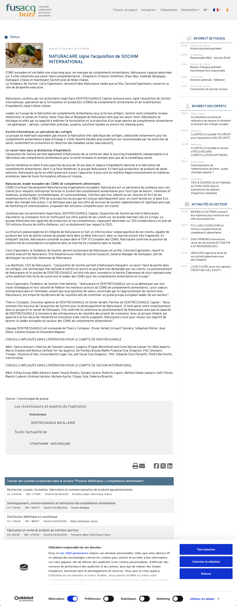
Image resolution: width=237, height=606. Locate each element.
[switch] (108, 599)
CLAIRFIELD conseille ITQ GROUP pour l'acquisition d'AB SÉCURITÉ (211, 136)
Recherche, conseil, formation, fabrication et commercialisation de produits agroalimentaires (70, 490)
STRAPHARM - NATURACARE (50, 444)
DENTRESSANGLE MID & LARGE (53, 423)
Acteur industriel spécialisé (205, 49)
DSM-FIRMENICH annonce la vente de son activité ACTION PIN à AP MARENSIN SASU (210, 243)
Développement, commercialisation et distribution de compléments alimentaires (61, 503)
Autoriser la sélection (206, 561)
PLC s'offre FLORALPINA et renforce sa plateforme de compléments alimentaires (207, 229)
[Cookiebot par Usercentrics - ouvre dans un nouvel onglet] (24, 599)
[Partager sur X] (163, 466)
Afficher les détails (202, 598)
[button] (227, 9)
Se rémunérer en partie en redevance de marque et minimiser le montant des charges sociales (211, 121)
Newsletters (189, 10)
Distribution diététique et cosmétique (32, 517)
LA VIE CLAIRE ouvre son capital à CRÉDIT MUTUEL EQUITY (211, 268)
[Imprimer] (135, 466)
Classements (169, 10)
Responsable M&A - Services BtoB (210, 58)
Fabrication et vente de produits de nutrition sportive (42, 530)
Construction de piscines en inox (209, 89)
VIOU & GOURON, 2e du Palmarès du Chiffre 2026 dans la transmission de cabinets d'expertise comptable (211, 188)
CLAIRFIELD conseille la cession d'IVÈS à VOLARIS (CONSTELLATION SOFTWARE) (209, 152)
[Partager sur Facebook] (156, 466)
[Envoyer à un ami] (142, 466)
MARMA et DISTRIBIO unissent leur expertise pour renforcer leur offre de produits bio (210, 215)
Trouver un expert (125, 10)
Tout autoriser (206, 549)
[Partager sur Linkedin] (169, 466)
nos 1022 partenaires (73, 553)
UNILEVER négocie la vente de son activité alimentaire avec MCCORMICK (209, 256)
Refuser (206, 573)
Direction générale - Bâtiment (207, 80)
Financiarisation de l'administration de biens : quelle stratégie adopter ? (209, 169)
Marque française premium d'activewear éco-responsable (207, 69)
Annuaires (148, 10)
